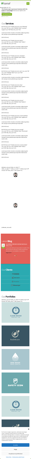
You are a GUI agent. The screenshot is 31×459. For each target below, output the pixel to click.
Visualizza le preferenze (15, 453)
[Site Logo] (6, 3)
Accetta (15, 445)
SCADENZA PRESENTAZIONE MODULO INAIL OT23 (16, 245)
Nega (15, 449)
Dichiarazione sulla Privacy (18, 457)
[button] (28, 429)
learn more (5, 16)
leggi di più (8, 252)
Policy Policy (9, 457)
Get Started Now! (7, 14)
